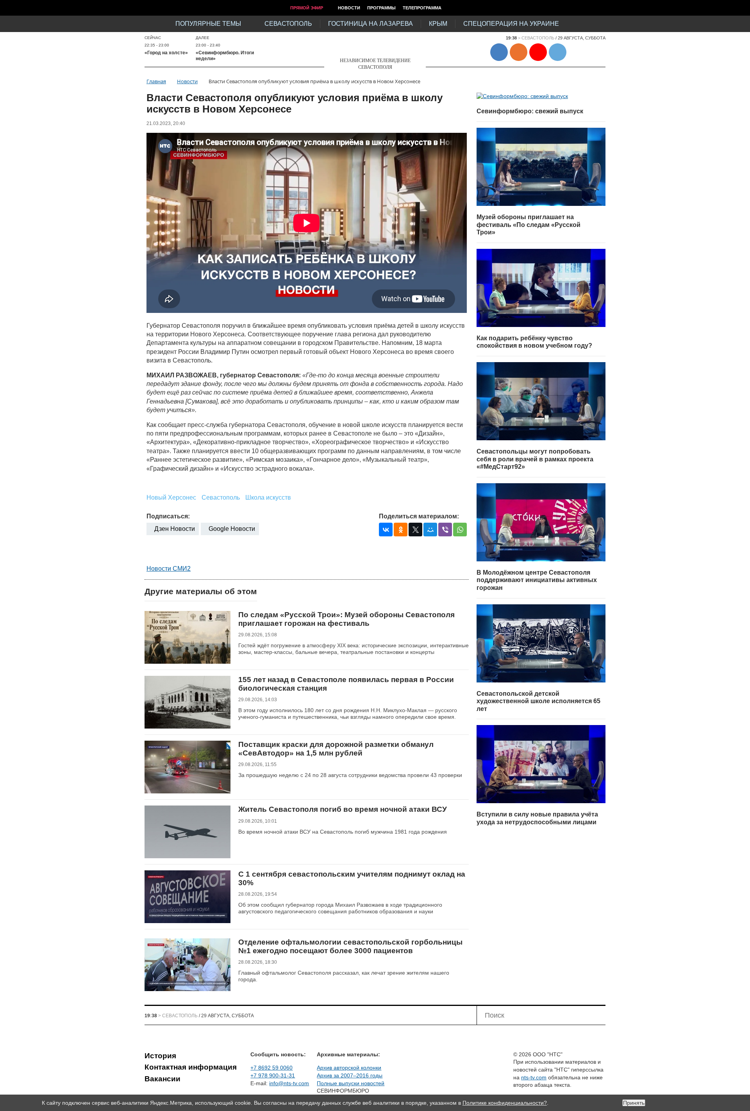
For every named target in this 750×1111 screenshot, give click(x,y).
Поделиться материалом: (419, 516)
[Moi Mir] (430, 529)
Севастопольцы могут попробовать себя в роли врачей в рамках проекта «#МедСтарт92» (535, 459)
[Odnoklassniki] (400, 529)
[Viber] (445, 529)
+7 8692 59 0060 (271, 1068)
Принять (634, 1103)
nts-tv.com (533, 1077)
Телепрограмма (422, 7)
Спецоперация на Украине (511, 23)
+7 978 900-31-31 (272, 1075)
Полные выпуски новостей (350, 1083)
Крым (438, 23)
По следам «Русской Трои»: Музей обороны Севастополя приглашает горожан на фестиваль (346, 619)
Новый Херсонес (171, 497)
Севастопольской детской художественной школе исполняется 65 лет (538, 701)
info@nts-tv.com (289, 1083)
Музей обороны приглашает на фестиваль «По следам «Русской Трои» (528, 225)
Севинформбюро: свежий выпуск (530, 111)
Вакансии (162, 1079)
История (160, 1056)
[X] (415, 529)
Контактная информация (191, 1067)
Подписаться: (168, 516)
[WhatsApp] (460, 529)
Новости (349, 7)
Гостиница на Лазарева (370, 23)
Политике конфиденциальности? (504, 1103)
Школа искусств (268, 497)
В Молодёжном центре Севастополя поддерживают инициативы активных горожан (537, 580)
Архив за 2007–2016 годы (349, 1075)
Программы (381, 7)
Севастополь (288, 23)
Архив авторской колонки (349, 1068)
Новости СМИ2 (168, 568)
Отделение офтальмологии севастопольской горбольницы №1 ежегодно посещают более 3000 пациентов (350, 946)
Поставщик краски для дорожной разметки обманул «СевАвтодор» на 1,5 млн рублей (336, 748)
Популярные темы (208, 23)
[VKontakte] (386, 529)
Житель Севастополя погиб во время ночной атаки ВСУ (342, 809)
